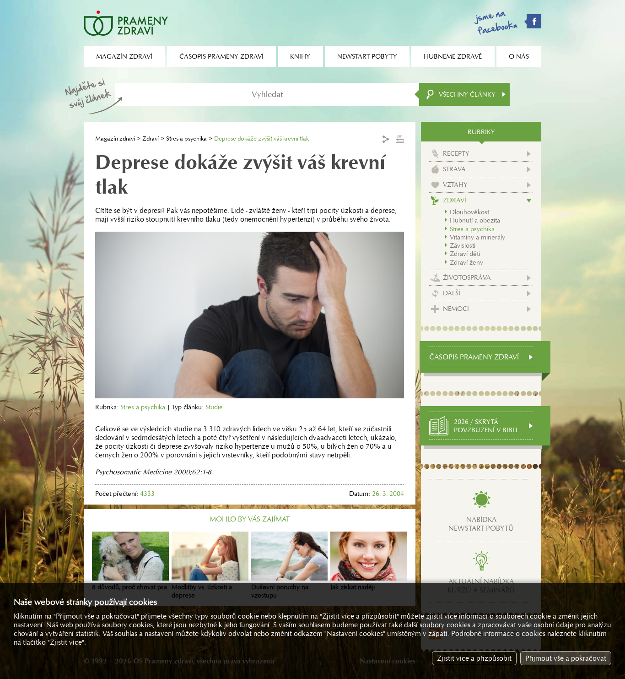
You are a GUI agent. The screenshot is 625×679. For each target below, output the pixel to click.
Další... (453, 293)
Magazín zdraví (115, 138)
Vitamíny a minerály (477, 237)
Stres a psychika (186, 138)
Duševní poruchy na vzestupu (279, 591)
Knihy (300, 56)
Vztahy (455, 184)
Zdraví (150, 138)
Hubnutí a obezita (475, 220)
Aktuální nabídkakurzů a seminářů (481, 585)
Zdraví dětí (465, 254)
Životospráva (467, 277)
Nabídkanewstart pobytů (481, 523)
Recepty (456, 153)
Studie (214, 407)
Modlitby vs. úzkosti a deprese (202, 591)
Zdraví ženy (466, 262)
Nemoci (456, 308)
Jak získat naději (352, 587)
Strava (454, 169)
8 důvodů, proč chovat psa (129, 587)
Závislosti (462, 245)
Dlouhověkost (469, 212)
